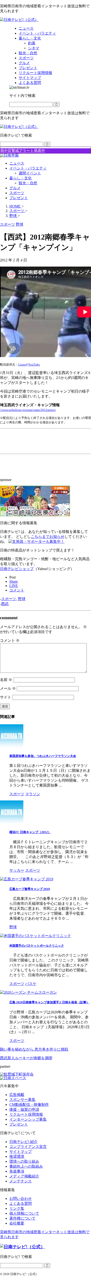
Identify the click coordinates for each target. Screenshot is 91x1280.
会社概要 (16, 1223)
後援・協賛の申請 (24, 1109)
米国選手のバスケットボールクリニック (36, 945)
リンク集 (16, 1208)
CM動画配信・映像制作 (29, 1105)
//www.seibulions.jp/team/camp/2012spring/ (28, 410)
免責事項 (16, 1171)
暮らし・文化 (20, 178)
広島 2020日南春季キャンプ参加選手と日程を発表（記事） (49, 1002)
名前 (6, 680)
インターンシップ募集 (28, 1119)
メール (8, 688)
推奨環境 (16, 1156)
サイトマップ (20, 1152)
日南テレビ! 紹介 (23, 1142)
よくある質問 (20, 1203)
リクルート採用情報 (26, 1114)
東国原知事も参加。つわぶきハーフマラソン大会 (42, 756)
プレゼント (18, 198)
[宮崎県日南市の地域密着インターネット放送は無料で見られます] (19, 20)
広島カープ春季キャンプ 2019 (29, 889)
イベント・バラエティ (28, 168)
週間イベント (30, 173)
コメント (10, 640)
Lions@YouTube (29, 364)
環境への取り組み (24, 1161)
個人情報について (24, 1213)
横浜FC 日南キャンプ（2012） (30, 832)
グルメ (15, 188)
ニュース (16, 163)
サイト (5, 697)
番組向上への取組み (26, 1166)
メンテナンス (20, 1181)
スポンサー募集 (22, 1100)
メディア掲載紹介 (24, 1176)
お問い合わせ (20, 1199)
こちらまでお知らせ (47, 537)
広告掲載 (16, 1095)
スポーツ (16, 193)
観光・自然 (28, 183)
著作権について (22, 1218)
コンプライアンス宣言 (28, 1147)
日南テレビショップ (17, 569)
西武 (5, 604)
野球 (21, 599)
